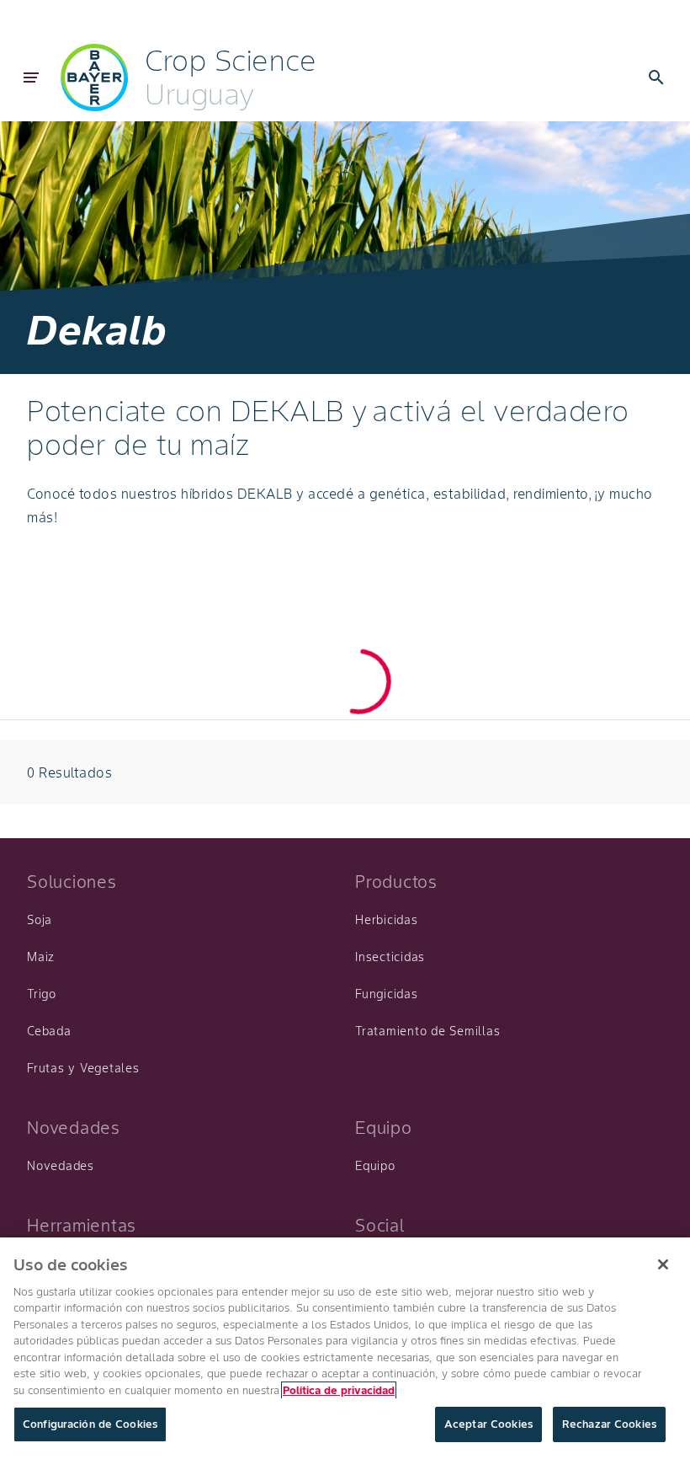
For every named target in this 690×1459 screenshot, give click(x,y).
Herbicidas (386, 919)
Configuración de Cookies (90, 1424)
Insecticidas (390, 957)
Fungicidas (386, 994)
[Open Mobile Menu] (31, 77)
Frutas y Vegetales (83, 1068)
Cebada (49, 1031)
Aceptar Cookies (488, 1424)
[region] (345, 1348)
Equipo (375, 1165)
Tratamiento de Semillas (427, 1031)
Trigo (41, 994)
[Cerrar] (663, 1264)
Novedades (60, 1165)
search (656, 77)
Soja (39, 919)
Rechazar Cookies (609, 1424)
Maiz (41, 957)
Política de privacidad (339, 1390)
